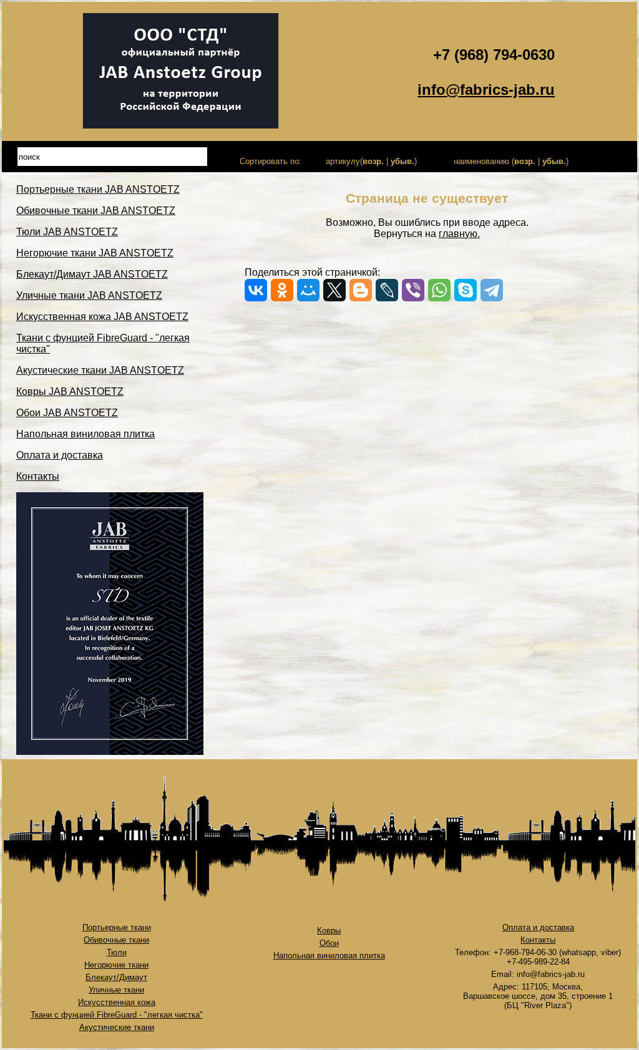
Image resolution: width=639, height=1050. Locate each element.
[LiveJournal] (387, 290)
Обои (329, 943)
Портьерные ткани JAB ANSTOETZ (98, 189)
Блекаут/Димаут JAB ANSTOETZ (92, 274)
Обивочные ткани (116, 940)
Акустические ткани (116, 1027)
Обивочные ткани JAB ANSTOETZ (95, 210)
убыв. (402, 161)
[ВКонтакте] (256, 290)
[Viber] (413, 290)
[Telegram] (491, 290)
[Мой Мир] (308, 290)
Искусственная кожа (116, 1002)
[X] (334, 290)
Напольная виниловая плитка (85, 434)
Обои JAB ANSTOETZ (67, 412)
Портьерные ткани (116, 927)
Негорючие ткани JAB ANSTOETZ (94, 253)
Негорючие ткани (116, 965)
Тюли (117, 952)
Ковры (329, 930)
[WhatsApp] (439, 290)
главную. (459, 233)
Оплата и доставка (59, 455)
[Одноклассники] (282, 290)
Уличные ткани (116, 989)
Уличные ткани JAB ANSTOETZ (89, 295)
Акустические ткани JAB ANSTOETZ (100, 370)
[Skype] (465, 290)
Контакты (37, 476)
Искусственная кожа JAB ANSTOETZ (102, 316)
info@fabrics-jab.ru (486, 89)
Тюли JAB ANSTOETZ (67, 231)
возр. (373, 161)
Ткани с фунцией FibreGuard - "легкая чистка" (117, 1014)
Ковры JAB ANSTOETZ (70, 391)
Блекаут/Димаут (116, 977)
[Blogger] (360, 290)
